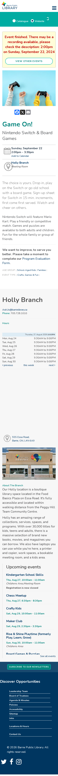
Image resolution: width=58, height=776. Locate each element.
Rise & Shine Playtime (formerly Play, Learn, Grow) (28, 636)
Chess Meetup (16, 596)
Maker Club (14, 621)
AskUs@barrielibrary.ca (14, 309)
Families (42, 270)
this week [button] (29, 365)
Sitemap (13, 713)
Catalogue (22, 21)
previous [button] (8, 365)
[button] (54, 8)
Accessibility (16, 709)
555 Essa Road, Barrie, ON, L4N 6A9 (23, 438)
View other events (29, 61)
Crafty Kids (13, 608)
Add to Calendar (20, 156)
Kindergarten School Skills (24, 575)
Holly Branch (20, 163)
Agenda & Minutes (19, 700)
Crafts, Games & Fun (28, 274)
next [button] (51, 365)
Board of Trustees (18, 695)
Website (39, 21)
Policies (13, 704)
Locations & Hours (19, 726)
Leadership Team (18, 691)
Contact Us (15, 734)
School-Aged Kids (26, 270)
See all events (48, 656)
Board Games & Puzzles (23, 654)
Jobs (11, 718)
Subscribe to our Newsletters (29, 667)
